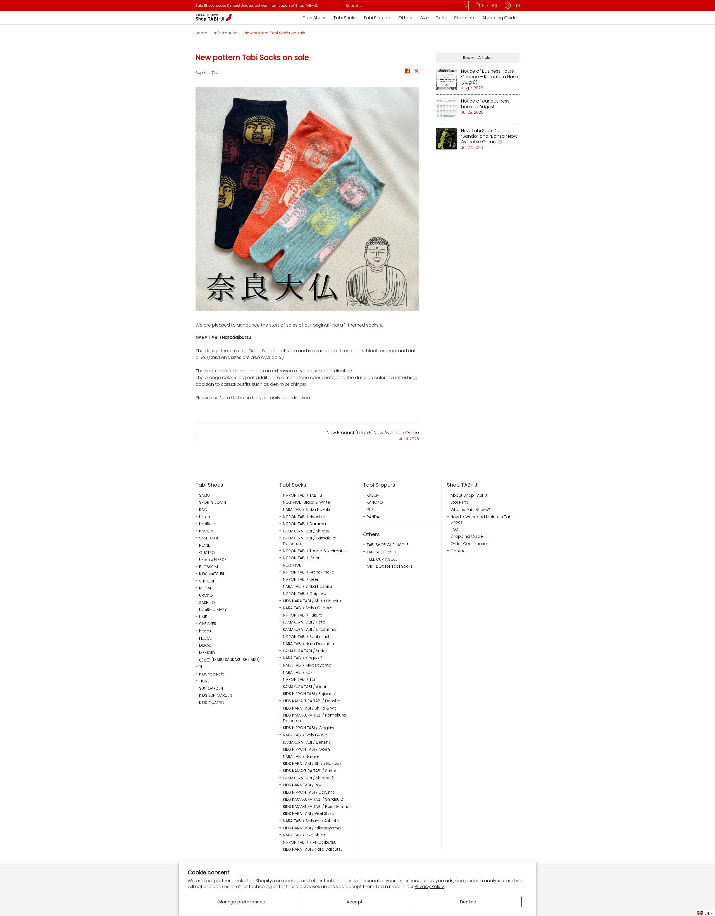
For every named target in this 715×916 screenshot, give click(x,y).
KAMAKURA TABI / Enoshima (309, 629)
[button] (407, 72)
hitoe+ (205, 631)
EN (518, 5)
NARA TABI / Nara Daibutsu (308, 643)
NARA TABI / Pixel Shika (304, 835)
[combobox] (402, 5)
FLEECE (205, 638)
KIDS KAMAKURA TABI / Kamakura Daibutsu (314, 718)
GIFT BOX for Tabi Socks (390, 566)
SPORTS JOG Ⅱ (212, 502)
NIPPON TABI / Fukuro (303, 615)
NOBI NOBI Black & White (306, 502)
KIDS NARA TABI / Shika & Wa (310, 708)
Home (201, 33)
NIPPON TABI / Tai (299, 679)
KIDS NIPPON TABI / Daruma (309, 792)
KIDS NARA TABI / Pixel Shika (308, 813)
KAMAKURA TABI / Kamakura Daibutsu (310, 541)
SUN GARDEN (211, 688)
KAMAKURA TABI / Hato (304, 622)
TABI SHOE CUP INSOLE (387, 545)
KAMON (206, 531)
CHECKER (207, 624)
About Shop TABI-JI (469, 495)
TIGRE (204, 681)
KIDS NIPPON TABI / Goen (306, 749)
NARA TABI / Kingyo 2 (302, 658)
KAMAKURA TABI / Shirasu (306, 531)
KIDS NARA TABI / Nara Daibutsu (313, 849)
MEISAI (205, 588)
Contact (459, 551)
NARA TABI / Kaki (298, 672)
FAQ (454, 529)
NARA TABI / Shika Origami (308, 608)
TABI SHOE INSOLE (383, 552)
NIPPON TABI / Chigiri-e (304, 593)
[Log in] (507, 5)
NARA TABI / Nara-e (301, 756)
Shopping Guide (467, 536)
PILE (370, 509)
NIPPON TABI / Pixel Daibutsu (310, 842)
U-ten (204, 517)
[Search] (465, 5)
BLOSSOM (208, 567)
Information (225, 33)
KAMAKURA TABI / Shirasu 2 (308, 778)
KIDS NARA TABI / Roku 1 (304, 785)
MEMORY (207, 652)
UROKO (206, 595)
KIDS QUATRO (211, 702)
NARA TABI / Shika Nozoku (307, 509)
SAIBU (204, 495)
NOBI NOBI (292, 565)
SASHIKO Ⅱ (208, 538)
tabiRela (207, 524)
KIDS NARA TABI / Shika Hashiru (312, 601)
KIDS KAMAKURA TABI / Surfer (309, 771)
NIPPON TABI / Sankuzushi (307, 636)
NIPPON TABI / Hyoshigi (304, 517)
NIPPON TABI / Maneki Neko (308, 572)
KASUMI (373, 495)
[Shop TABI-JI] (214, 17)
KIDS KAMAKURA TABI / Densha (311, 701)
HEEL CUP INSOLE (382, 559)
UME (203, 617)
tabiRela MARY (213, 609)
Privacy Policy (429, 886)
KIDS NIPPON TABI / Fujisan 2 (309, 693)
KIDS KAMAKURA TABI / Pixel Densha (316, 806)
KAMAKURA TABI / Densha (307, 742)
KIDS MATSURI (211, 574)
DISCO (205, 645)
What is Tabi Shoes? (470, 509)
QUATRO (207, 552)
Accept (354, 902)
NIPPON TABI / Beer (300, 579)
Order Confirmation (470, 543)
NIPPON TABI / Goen (302, 558)
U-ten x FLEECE (213, 559)
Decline (468, 902)
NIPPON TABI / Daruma (304, 524)
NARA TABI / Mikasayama (307, 665)
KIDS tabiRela (212, 674)
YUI (201, 667)
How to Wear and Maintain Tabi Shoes (482, 519)
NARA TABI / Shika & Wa (305, 735)
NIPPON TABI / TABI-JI (302, 495)
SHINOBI (206, 581)
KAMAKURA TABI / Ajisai (304, 686)
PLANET (205, 545)
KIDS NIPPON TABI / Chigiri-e (309, 728)
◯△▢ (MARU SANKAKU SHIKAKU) (229, 659)
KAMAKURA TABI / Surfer (305, 651)
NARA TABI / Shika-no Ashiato (311, 821)
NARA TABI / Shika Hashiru (307, 586)
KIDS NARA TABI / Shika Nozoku (312, 763)
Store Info (460, 502)
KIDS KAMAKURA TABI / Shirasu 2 (313, 799)
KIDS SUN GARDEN (215, 695)
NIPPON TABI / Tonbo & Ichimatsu (315, 551)
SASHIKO (207, 602)
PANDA (373, 517)
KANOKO (375, 502)
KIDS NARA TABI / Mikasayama (312, 828)
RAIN (203, 509)
